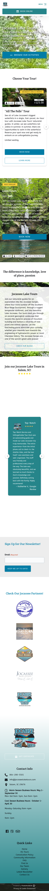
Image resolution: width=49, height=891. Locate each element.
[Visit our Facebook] (7, 831)
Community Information (24, 857)
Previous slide (3, 127)
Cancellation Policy (24, 855)
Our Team (24, 866)
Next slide (46, 127)
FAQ (24, 860)
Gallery (24, 869)
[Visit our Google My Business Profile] (12, 831)
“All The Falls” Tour (17, 111)
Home (24, 849)
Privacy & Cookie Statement (25, 889)
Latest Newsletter (24, 872)
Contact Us (24, 875)
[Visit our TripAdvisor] (17, 831)
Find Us (24, 863)
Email (11, 555)
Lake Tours (9, 191)
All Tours (24, 852)
